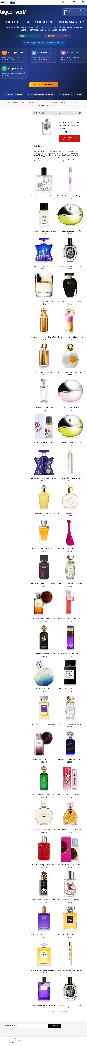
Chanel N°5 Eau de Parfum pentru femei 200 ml (44, 970)
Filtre (61, 113)
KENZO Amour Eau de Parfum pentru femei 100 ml (70, 548)
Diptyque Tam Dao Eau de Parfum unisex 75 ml (70, 266)
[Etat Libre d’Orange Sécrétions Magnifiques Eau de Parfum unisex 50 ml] (70, 884)
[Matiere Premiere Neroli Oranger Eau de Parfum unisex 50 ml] (44, 215)
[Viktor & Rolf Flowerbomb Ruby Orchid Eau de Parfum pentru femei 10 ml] (70, 180)
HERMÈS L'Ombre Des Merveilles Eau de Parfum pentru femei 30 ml (44, 689)
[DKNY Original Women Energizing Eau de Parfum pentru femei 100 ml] (70, 462)
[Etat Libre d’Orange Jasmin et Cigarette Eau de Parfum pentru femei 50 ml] (44, 427)
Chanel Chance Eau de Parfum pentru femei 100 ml (44, 829)
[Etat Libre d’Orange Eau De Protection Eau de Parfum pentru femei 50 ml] (70, 849)
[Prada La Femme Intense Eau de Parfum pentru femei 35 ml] (44, 356)
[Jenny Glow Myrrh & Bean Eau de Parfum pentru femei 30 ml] (44, 708)
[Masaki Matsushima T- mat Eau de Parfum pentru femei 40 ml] (70, 603)
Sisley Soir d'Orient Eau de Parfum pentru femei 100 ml (44, 900)
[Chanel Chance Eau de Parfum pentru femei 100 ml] (44, 814)
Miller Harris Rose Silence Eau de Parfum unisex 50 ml (44, 196)
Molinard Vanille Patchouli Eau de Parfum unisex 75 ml (44, 935)
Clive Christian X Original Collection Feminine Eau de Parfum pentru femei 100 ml (44, 654)
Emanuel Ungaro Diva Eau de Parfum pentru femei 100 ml (70, 829)
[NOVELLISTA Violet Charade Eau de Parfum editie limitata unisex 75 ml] (70, 673)
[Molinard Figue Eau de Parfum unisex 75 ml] (44, 989)
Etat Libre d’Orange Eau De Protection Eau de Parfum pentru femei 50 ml (70, 865)
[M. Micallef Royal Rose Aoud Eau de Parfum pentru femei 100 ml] (70, 497)
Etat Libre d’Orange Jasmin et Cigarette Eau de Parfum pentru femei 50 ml (44, 442)
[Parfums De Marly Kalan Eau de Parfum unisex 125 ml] (44, 849)
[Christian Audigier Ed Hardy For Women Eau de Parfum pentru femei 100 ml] (70, 779)
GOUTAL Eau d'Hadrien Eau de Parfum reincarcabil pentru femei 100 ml (70, 583)
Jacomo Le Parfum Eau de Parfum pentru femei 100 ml (44, 548)
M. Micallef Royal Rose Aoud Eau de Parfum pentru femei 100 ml (70, 513)
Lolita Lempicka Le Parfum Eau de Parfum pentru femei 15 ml (70, 970)
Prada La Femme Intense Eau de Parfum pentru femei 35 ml (44, 372)
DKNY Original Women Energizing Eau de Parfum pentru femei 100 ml (70, 478)
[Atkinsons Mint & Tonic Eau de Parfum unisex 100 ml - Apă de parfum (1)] (46, 127)
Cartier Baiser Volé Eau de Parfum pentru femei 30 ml (44, 301)
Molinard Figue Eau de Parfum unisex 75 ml (44, 1005)
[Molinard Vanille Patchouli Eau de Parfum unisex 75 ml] (44, 919)
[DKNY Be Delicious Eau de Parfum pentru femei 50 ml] (70, 427)
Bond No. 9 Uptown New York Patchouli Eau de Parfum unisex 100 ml (44, 478)
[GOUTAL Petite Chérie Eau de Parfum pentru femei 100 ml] (70, 708)
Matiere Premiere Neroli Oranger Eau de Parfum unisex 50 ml (44, 231)
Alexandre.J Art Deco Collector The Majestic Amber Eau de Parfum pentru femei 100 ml (44, 337)
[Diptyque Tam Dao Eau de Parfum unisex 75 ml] (70, 250)
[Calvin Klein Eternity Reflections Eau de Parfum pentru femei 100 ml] (44, 392)
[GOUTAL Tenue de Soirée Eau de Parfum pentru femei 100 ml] (44, 743)
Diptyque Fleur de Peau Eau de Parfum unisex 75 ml (70, 1005)
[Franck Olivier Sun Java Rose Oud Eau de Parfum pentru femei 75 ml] (70, 638)
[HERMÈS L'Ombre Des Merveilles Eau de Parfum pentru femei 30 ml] (44, 673)
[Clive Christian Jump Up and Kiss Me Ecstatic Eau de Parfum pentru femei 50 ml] (70, 743)
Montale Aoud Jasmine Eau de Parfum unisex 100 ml (70, 337)
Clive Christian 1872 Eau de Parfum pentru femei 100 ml (44, 794)
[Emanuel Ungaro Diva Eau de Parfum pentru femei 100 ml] (70, 814)
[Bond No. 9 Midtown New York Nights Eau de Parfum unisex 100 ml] (44, 250)
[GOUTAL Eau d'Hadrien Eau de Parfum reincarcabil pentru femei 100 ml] (70, 568)
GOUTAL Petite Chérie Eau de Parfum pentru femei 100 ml (70, 724)
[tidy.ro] (43, 2)
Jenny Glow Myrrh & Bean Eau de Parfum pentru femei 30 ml (44, 724)
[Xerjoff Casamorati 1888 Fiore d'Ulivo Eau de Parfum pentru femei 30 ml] (44, 497)
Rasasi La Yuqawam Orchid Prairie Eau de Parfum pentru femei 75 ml (44, 583)
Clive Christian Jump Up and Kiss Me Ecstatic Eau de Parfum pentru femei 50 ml (70, 759)
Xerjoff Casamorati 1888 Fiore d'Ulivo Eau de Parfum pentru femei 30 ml (44, 513)
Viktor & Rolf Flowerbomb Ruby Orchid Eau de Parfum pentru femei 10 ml (70, 196)
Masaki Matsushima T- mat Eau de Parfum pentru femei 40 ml (70, 619)
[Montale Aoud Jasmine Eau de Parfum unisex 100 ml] (70, 321)
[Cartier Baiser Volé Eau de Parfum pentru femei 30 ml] (44, 286)
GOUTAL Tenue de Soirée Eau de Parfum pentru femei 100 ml (44, 759)
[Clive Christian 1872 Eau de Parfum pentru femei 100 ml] (44, 779)
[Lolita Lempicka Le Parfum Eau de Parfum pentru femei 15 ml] (70, 954)
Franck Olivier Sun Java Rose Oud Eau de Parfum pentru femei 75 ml (70, 654)
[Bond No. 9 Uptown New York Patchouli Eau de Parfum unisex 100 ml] (44, 462)
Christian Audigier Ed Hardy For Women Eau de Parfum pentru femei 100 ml (70, 794)
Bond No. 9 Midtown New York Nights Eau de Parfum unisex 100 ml (44, 266)
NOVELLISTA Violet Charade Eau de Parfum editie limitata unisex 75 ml (70, 689)
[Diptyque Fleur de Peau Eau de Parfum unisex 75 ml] (70, 989)
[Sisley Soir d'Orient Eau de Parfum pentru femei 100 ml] (44, 884)
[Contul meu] (83, 2)
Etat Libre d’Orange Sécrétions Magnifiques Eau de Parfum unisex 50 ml (70, 900)
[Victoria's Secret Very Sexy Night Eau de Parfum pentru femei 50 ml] (70, 286)
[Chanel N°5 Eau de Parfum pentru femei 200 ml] (44, 954)
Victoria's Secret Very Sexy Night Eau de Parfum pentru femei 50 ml (70, 301)
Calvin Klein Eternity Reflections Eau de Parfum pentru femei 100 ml (44, 407)
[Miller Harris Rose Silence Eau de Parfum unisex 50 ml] (44, 180)
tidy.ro (7, 102)
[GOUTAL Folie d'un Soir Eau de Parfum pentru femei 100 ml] (44, 603)
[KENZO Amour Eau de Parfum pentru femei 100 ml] (70, 533)
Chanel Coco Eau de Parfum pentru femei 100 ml (70, 935)
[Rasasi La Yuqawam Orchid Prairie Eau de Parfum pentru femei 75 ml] (44, 568)
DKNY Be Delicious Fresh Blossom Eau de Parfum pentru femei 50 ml (70, 407)
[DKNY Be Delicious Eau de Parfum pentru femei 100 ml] (70, 215)
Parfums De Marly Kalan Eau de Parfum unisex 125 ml (44, 865)
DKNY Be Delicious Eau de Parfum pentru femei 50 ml (70, 442)
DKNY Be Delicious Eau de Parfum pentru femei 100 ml (70, 231)
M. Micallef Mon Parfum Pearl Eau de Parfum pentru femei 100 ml (70, 372)
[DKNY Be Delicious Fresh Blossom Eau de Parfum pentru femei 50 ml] (70, 392)
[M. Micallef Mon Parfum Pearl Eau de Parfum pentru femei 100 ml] (70, 356)
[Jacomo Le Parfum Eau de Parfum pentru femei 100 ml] (44, 533)
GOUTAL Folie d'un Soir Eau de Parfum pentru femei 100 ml (44, 619)
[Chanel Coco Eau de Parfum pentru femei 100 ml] (70, 919)
